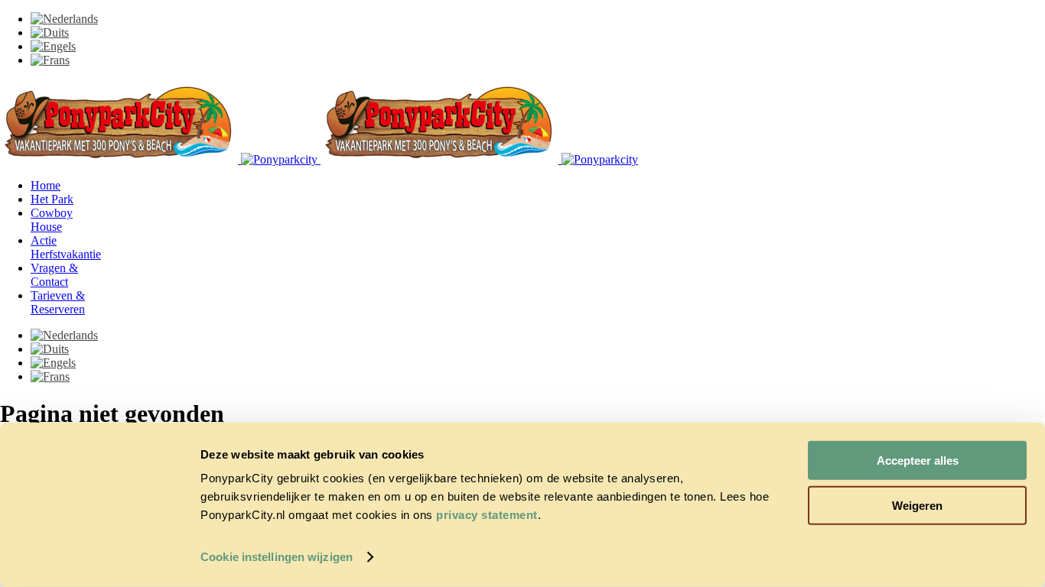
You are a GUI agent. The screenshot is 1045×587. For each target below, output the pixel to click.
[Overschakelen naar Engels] (53, 46)
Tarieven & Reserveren (58, 302)
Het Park (52, 199)
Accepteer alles (918, 460)
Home (45, 185)
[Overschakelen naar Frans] (50, 60)
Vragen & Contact (54, 274)
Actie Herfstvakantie (66, 247)
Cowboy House (52, 219)
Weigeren (917, 504)
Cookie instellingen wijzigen (276, 556)
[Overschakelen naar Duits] (50, 32)
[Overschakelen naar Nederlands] (64, 18)
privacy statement (487, 514)
